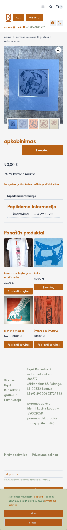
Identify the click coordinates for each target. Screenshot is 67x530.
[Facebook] (53, 23)
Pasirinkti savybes (19, 291)
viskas (56, 184)
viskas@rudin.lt (14, 27)
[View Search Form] (51, 7)
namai (8, 36)
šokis (37, 273)
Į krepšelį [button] (48, 287)
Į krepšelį (42, 150)
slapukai (38, 496)
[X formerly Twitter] (60, 23)
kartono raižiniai (33, 184)
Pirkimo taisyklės (15, 454)
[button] (58, 50)
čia (54, 423)
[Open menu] (43, 6)
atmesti (33, 522)
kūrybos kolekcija (25, 36)
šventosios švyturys (46, 330)
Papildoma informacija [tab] (21, 196)
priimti (33, 513)
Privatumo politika (45, 454)
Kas (18, 17)
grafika (44, 36)
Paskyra (34, 17)
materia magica (14, 330)
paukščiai (47, 184)
